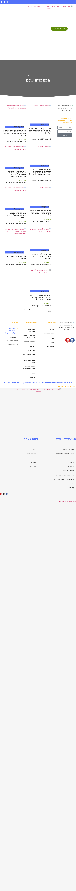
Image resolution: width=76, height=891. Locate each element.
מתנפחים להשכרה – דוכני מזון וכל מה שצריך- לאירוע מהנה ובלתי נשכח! (40, 297)
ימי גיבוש (31, 350)
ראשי (52, 330)
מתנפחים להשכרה (37, 76)
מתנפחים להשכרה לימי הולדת (16, 257)
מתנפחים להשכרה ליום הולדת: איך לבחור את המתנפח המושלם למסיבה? (40, 171)
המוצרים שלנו (49, 334)
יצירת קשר (50, 347)
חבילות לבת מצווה (29, 355)
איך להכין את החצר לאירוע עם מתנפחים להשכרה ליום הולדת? (40, 130)
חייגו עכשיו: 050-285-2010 (66, 386)
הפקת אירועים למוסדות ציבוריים (29, 368)
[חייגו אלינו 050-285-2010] (73, 497)
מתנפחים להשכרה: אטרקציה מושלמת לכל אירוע (16, 215)
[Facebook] (8, 2)
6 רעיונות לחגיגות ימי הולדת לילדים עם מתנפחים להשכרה (17, 174)
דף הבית (46, 76)
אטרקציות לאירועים (31, 331)
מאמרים (51, 342)
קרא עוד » (47, 137)
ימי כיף (32, 346)
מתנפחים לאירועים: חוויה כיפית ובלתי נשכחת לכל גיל (40, 213)
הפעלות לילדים (29, 342)
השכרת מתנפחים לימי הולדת (29, 337)
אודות (52, 338)
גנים (33, 373)
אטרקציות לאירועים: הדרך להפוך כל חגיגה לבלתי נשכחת (40, 256)
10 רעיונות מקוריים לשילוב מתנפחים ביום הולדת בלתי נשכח (14, 133)
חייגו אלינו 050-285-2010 (67, 502)
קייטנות (32, 377)
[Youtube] (2, 2)
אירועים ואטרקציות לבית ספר (29, 361)
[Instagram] (5, 2)
